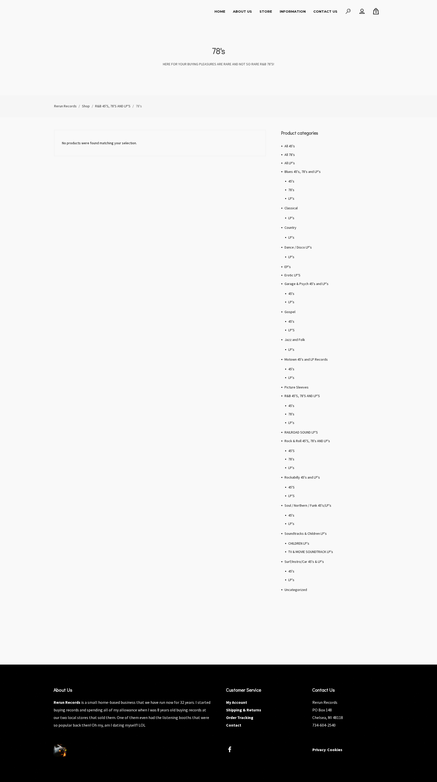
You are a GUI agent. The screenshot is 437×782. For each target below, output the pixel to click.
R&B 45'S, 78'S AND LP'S (302, 396)
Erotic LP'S (292, 275)
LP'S (291, 330)
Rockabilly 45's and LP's (302, 477)
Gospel (290, 312)
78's (291, 190)
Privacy (319, 749)
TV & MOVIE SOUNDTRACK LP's (310, 551)
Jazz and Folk (295, 339)
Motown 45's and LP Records (306, 359)
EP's (288, 266)
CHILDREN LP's (298, 543)
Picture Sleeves (297, 387)
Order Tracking (239, 717)
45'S (291, 450)
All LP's (290, 163)
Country (290, 227)
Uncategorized (296, 589)
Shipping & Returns (243, 709)
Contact (233, 725)
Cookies (334, 749)
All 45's (290, 146)
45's (291, 181)
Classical (291, 208)
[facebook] (232, 750)
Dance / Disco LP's (298, 247)
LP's (291, 198)
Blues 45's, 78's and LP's (303, 171)
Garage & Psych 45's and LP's (307, 283)
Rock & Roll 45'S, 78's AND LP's (307, 441)
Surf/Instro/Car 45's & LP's (304, 561)
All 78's (290, 154)
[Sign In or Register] (362, 11)
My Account (236, 702)
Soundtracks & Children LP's (306, 533)
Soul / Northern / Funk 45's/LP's (308, 505)
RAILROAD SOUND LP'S (301, 432)
